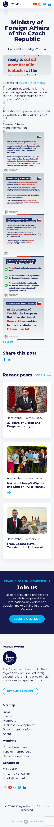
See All (40, 375)
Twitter (44, 4)
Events (7, 716)
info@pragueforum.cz (21, 778)
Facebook (30, 4)
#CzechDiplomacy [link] (31, 82)
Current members (15, 747)
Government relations (18, 729)
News (7, 711)
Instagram (40, 4)
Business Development (19, 725)
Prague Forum (5, 4)
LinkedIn (49, 4)
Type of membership (17, 751)
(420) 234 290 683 (18, 774)
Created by (16, 821)
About (7, 734)
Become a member (27, 618)
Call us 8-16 (10, 769)
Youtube (35, 4)
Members (9, 720)
